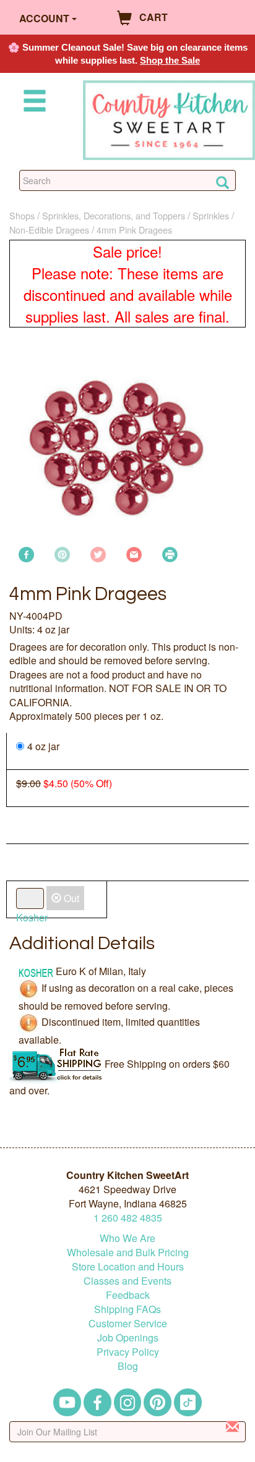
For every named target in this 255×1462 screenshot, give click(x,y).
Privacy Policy (128, 1352)
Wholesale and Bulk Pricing (128, 1252)
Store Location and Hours (128, 1266)
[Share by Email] (134, 553)
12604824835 (127, 1218)
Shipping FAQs (127, 1309)
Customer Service (128, 1323)
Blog (128, 1366)
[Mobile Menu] (32, 102)
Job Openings (127, 1337)
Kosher (32, 917)
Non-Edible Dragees (49, 229)
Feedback (128, 1295)
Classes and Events (127, 1281)
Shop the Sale (170, 60)
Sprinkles (210, 215)
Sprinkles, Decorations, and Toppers (113, 215)
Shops (22, 215)
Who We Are (127, 1238)
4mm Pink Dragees (134, 229)
